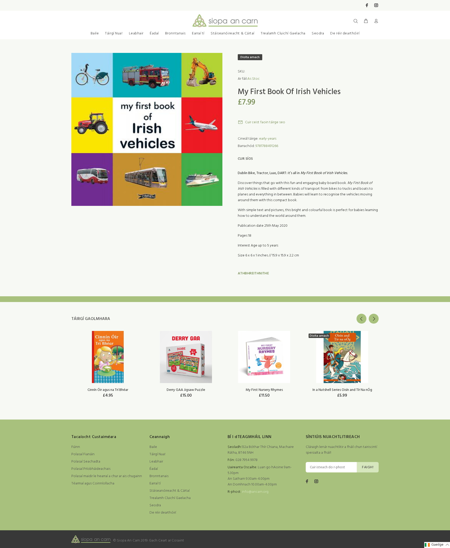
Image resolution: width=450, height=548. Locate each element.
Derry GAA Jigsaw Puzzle (186, 390)
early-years (267, 139)
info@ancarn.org (255, 492)
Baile (95, 33)
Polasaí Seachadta (85, 462)
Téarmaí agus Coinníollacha (92, 484)
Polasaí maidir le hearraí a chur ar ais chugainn (106, 476)
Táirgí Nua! (113, 33)
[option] (108, 358)
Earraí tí (198, 33)
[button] (437, 545)
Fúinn (75, 447)
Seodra (318, 33)
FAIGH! (367, 467)
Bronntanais (175, 33)
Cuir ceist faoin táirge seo (265, 122)
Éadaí (154, 33)
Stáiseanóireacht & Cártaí (232, 33)
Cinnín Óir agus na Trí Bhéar (108, 390)
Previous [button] (361, 319)
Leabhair (136, 33)
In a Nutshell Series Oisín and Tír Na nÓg (342, 390)
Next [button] (374, 319)
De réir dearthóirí (344, 33)
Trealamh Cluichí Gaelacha (283, 33)
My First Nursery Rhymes (264, 390)
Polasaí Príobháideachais (90, 469)
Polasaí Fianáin (83, 454)
